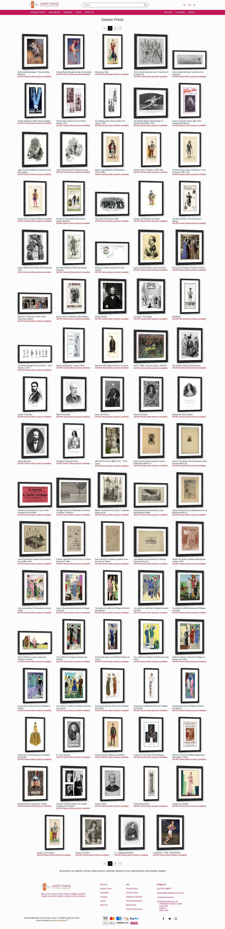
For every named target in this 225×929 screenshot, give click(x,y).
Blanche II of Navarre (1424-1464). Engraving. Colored (32, 318)
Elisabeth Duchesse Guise (67, 461)
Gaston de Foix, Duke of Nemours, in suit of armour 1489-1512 (189, 171)
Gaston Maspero (24, 461)
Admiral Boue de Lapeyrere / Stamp (32, 804)
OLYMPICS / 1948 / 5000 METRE (166, 853)
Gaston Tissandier (25, 414)
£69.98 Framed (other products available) (34, 76)
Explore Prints (37, 12)
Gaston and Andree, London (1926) (70, 365)
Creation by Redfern (180, 804)
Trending (67, 12)
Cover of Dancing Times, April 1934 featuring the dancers (186, 122)
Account (168, 12)
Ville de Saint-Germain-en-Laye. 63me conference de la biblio (33, 511)
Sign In (191, 12)
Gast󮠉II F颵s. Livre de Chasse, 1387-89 (150, 365)
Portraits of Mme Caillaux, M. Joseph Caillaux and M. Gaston (71, 805)
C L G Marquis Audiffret (123, 853)
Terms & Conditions (134, 901)
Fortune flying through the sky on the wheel (73, 72)
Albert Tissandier (63, 414)
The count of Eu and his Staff (106, 219)
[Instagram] (176, 920)
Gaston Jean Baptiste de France (147, 219)
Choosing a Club (101, 72)
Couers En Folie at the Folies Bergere (149, 755)
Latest (78, 12)
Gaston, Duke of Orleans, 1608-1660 (148, 170)
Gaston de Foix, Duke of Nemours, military (35, 219)
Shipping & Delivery (134, 897)
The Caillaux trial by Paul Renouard (186, 365)
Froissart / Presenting (143, 317)
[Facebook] (163, 920)
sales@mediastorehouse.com (171, 893)
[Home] (44, 7)
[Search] (145, 5)
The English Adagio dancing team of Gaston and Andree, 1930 (148, 122)
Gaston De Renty (140, 414)
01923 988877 (165, 888)
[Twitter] (170, 920)
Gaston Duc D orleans (46, 853)
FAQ (127, 884)
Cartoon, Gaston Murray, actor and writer (150, 268)
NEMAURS (176, 317)
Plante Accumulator (141, 804)
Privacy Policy (132, 888)
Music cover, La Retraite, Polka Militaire (72, 317)
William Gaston (101, 317)
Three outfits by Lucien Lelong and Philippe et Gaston (32, 658)
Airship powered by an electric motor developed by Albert (149, 511)
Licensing (180, 12)
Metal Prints (131, 905)
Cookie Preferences (134, 909)
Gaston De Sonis (102, 414)
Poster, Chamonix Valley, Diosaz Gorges (34, 121)
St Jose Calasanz (63, 755)
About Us (89, 12)
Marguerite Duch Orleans (182, 414)
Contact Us (161, 884)
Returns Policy (132, 893)
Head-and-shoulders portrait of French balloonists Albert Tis (149, 462)
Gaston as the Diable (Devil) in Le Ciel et (111, 365)
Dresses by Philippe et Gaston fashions (188, 268)
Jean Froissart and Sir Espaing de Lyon (72, 170)
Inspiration (54, 12)
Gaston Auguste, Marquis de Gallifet (109, 755)
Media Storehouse (58, 920)
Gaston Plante (100, 804)
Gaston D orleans (83, 853)
